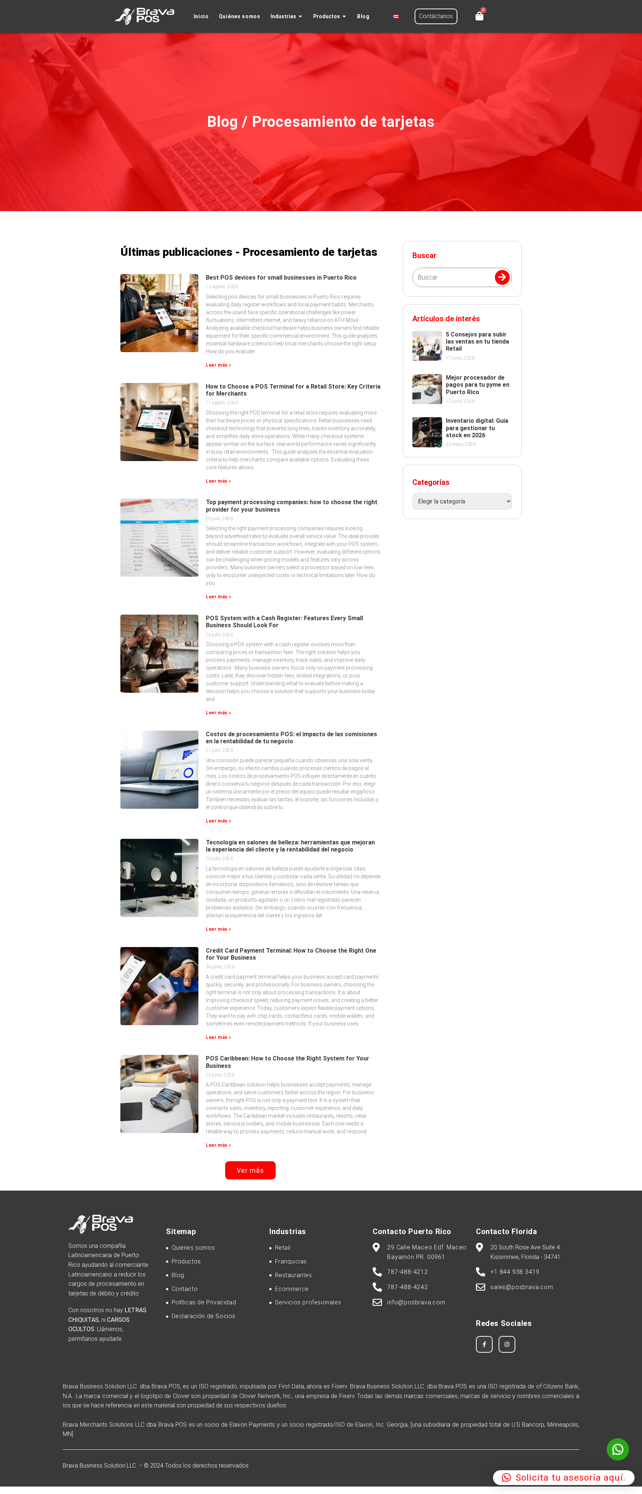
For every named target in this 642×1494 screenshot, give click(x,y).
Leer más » (218, 365)
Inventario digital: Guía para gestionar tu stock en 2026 (477, 427)
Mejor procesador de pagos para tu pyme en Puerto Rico (477, 384)
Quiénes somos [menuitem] (239, 16)
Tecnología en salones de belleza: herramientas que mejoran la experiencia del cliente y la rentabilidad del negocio (290, 846)
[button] (300, 16)
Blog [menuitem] (363, 16)
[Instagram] (507, 1344)
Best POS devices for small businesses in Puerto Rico (281, 277)
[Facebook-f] (484, 1344)
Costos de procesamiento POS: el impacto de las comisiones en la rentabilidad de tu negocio (291, 738)
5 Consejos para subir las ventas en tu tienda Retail (477, 341)
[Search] (502, 277)
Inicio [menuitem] (201, 16)
